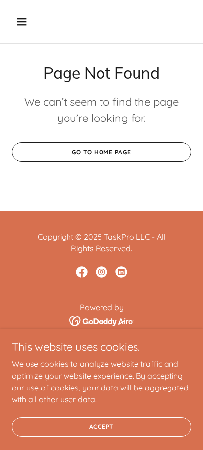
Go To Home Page (101, 152)
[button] (32, 21)
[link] (82, 272)
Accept (101, 426)
